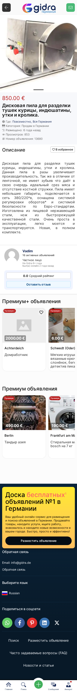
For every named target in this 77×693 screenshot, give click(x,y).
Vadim (27, 251)
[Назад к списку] (6, 7)
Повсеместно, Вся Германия (32, 121)
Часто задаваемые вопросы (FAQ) (38, 653)
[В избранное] (41, 312)
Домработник (16, 355)
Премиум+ (9, 311)
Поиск (13, 640)
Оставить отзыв (38, 284)
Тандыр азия (15, 442)
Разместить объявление (38, 541)
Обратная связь (13, 569)
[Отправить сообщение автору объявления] (70, 7)
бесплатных (46, 494)
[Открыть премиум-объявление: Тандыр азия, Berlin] (24, 413)
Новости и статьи (38, 665)
